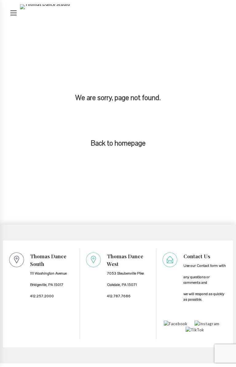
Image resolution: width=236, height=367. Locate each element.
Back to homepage (118, 143)
